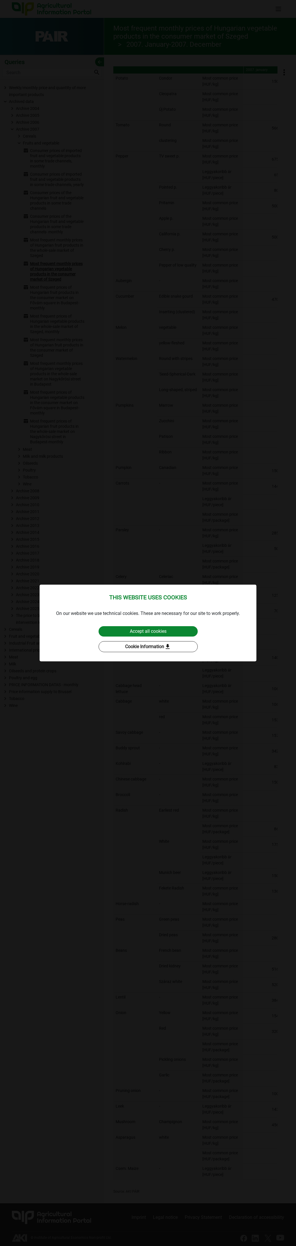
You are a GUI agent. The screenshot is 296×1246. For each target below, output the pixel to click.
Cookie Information (148, 646)
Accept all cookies (148, 631)
